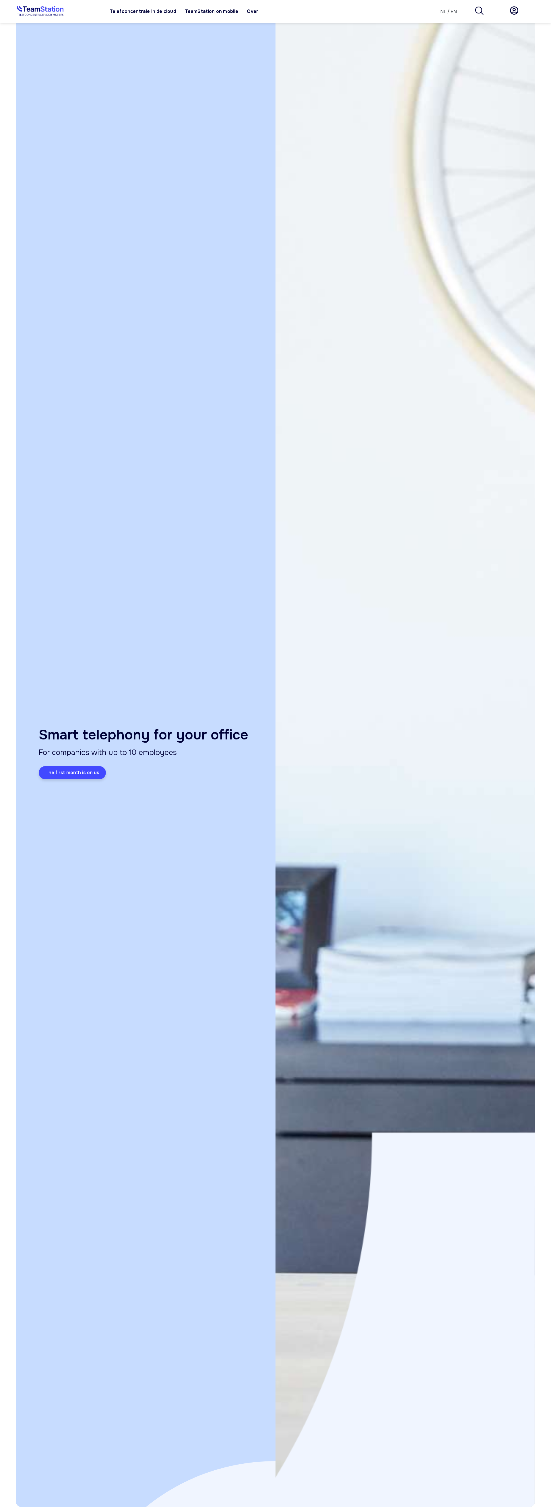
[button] (479, 11)
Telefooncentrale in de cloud (143, 11)
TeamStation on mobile (211, 11)
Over (252, 11)
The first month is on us (72, 773)
